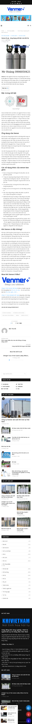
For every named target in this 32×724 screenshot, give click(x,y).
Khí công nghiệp (10, 30)
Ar (14, 290)
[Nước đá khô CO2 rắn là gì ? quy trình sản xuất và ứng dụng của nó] (4, 714)
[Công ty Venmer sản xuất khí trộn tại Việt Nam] (16, 408)
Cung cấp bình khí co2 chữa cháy (12, 707)
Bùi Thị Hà (8, 40)
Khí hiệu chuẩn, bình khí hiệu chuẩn (21, 428)
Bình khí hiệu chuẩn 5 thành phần (22, 512)
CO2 (12, 290)
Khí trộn (14, 462)
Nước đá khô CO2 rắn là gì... (12, 713)
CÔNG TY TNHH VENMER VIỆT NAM (10, 295)
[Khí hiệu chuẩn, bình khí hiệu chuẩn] (5, 430)
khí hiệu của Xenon (6, 312)
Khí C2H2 (16, 557)
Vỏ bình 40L (16, 598)
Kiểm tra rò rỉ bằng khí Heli (11, 720)
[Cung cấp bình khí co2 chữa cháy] (4, 708)
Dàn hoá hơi (16, 547)
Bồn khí (16, 544)
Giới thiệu (13, 1)
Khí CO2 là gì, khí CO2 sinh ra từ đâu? (20, 453)
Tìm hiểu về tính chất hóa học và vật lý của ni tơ (20, 438)
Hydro (11, 292)
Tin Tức (16, 595)
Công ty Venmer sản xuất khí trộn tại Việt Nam (15, 420)
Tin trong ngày (16, 591)
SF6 (7, 292)
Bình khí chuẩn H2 (6, 528)
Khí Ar (16, 554)
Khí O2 (16, 578)
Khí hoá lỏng (22, 35)
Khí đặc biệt (14, 35)
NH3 (15, 292)
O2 (16, 290)
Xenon (17, 315)
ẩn (7, 88)
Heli (9, 292)
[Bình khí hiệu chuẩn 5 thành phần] (24, 505)
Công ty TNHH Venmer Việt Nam (9, 288)
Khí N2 (16, 575)
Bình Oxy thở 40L (5, 446)
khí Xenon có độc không (18, 312)
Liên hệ (19, 1)
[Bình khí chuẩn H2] (8, 522)
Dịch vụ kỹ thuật (16, 551)
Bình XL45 (16, 541)
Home (2, 30)
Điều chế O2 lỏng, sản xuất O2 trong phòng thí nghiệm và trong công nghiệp (21, 472)
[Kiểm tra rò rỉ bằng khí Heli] (4, 721)
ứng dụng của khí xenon (7, 315)
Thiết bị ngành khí (16, 588)
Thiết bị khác (16, 585)
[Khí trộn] (5, 464)
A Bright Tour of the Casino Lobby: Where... (16, 355)
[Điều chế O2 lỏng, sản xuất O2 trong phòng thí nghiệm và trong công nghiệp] (5, 473)
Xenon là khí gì (24, 315)
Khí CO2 (16, 561)
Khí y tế (16, 582)
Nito (19, 290)
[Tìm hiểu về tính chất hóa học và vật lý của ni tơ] (5, 440)
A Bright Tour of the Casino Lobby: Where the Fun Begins (8, 503)
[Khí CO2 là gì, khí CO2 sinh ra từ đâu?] (5, 455)
